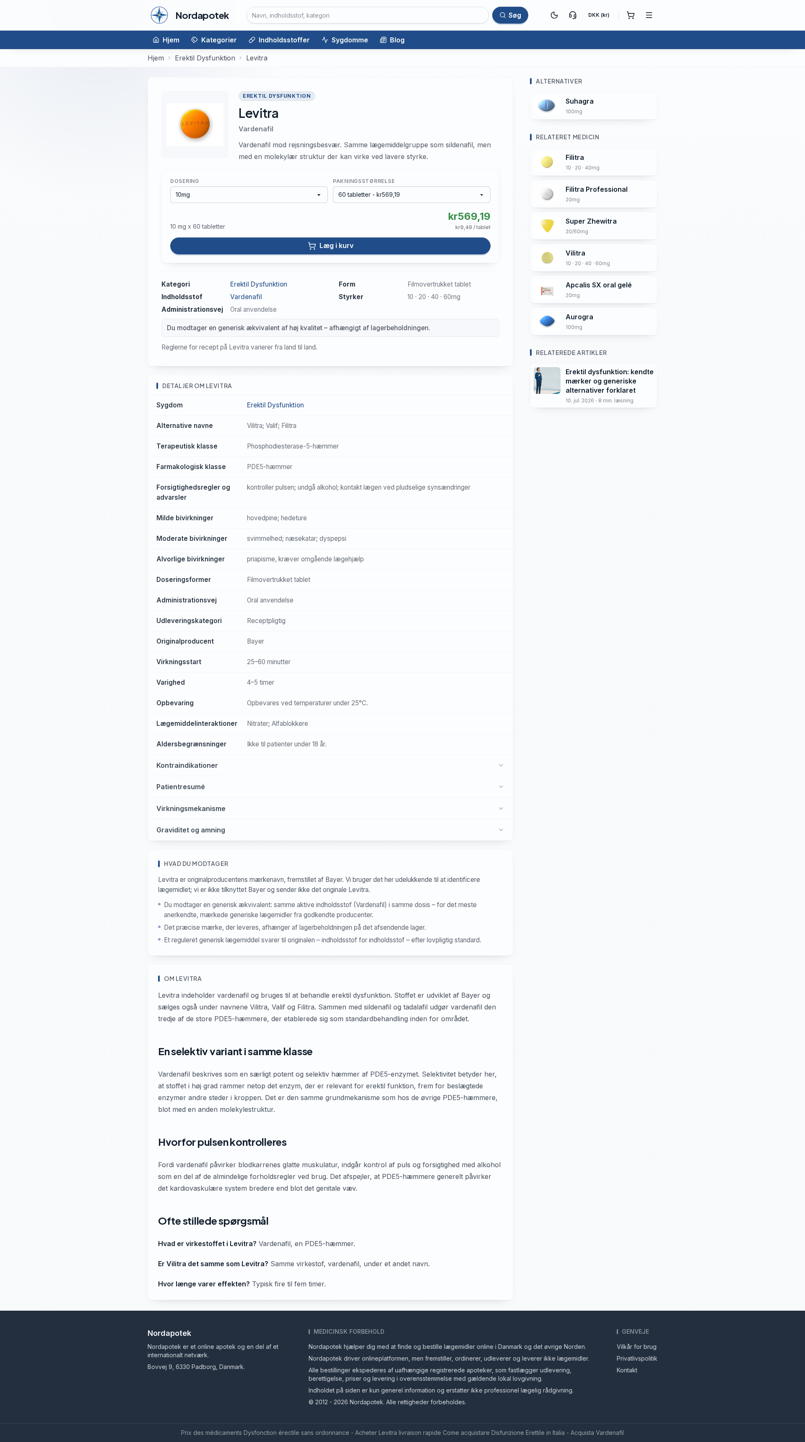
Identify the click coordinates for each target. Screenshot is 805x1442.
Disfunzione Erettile (518, 1432)
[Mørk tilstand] (554, 15)
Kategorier (219, 40)
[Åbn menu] (649, 15)
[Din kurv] (630, 15)
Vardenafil (256, 129)
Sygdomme (350, 40)
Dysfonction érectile (271, 1432)
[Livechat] (572, 15)
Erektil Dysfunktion (205, 58)
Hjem (171, 40)
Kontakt (627, 1370)
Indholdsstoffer (284, 40)
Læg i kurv (336, 245)
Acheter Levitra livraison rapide (398, 1432)
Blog (397, 40)
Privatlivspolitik (637, 1358)
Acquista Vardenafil (597, 1432)
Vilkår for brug (637, 1346)
